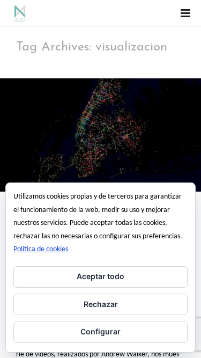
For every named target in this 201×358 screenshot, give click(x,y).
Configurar (100, 331)
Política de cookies (40, 249)
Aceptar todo (100, 276)
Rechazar (101, 304)
